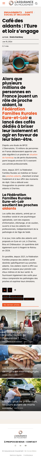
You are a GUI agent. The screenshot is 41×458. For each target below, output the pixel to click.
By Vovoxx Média (30, 451)
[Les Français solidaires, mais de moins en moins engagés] (20, 361)
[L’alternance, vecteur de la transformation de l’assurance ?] (20, 327)
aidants (9, 208)
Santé (29, 12)
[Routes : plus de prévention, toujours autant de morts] (20, 394)
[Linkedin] (4, 290)
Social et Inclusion (17, 15)
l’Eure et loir (29, 299)
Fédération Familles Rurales (13, 299)
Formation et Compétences (11, 329)
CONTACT (31, 441)
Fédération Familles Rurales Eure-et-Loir (19, 113)
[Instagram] (15, 446)
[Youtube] (26, 446)
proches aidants (13, 176)
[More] (15, 290)
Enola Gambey (16, 37)
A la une (5, 365)
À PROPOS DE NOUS (14, 441)
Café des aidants (17, 296)
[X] (10, 290)
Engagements (13, 12)
